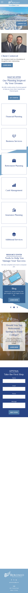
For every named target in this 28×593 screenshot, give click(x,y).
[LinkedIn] (16, 580)
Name (14, 378)
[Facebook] (11, 580)
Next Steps (14, 412)
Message (14, 401)
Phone (14, 393)
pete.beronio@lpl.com (14, 582)
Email (14, 386)
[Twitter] (14, 580)
